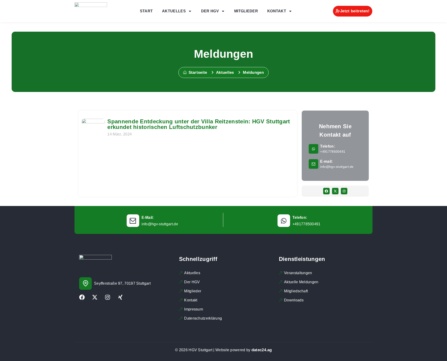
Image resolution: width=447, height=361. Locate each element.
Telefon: (327, 146)
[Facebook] (326, 191)
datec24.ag (261, 350)
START (146, 11)
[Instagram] (344, 191)
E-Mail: (148, 217)
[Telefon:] (313, 149)
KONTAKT (276, 11)
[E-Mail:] (133, 220)
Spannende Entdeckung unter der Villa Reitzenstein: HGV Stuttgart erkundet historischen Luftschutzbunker (198, 124)
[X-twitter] (335, 191)
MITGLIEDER (246, 11)
